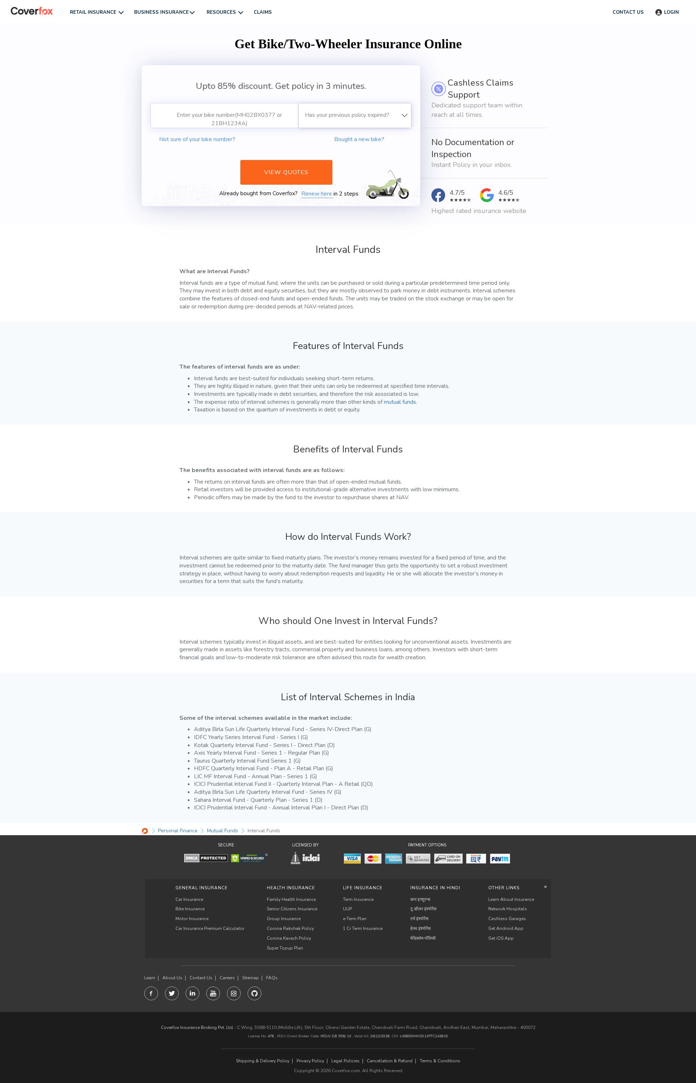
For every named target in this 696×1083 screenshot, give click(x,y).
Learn (149, 978)
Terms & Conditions (440, 1061)
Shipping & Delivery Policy (262, 1061)
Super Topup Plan (285, 948)
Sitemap (250, 978)
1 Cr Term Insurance (362, 928)
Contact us (628, 12)
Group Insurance (284, 919)
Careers (227, 978)
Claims (263, 12)
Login (671, 12)
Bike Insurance (189, 909)
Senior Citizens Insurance (292, 909)
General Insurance (201, 888)
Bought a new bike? (359, 139)
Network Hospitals (507, 909)
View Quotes (286, 172)
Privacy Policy (310, 1061)
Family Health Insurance (291, 899)
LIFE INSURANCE (362, 888)
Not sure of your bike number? (197, 139)
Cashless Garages (507, 919)
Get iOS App (501, 938)
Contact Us (201, 978)
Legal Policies (345, 1061)
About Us (172, 978)
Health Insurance (291, 888)
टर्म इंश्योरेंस (419, 919)
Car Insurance (189, 899)
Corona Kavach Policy (289, 938)
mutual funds (400, 402)
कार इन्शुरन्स (420, 899)
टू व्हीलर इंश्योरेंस (423, 909)
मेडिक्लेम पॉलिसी (423, 938)
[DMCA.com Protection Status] (206, 857)
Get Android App (505, 928)
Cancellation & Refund (390, 1061)
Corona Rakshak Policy (290, 928)
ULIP (347, 909)
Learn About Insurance (511, 899)
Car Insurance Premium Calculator (209, 928)
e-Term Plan (354, 919)
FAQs (272, 978)
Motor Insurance (191, 919)
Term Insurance (358, 899)
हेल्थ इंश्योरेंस (420, 928)
